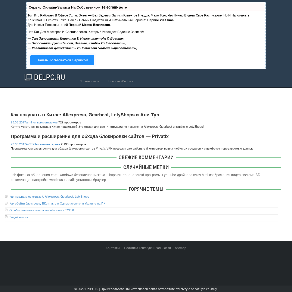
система (248, 174)
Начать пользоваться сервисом (62, 60)
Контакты (113, 247)
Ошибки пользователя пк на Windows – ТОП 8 (41, 210)
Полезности (88, 81)
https (113, 174)
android (138, 174)
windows (66, 174)
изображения (219, 174)
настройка (40, 179)
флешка (23, 174)
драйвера (184, 174)
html (205, 174)
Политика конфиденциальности (147, 247)
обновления (40, 174)
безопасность (85, 174)
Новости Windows (120, 81)
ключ (197, 174)
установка (84, 179)
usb (13, 174)
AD (257, 174)
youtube (170, 174)
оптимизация (21, 179)
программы (154, 174)
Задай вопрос (19, 217)
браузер (99, 179)
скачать (102, 174)
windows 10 (58, 179)
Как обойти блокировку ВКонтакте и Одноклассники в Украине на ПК (57, 203)
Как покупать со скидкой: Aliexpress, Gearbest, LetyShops (49, 196)
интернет (124, 174)
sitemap (180, 247)
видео (236, 174)
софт (55, 174)
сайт (71, 179)
